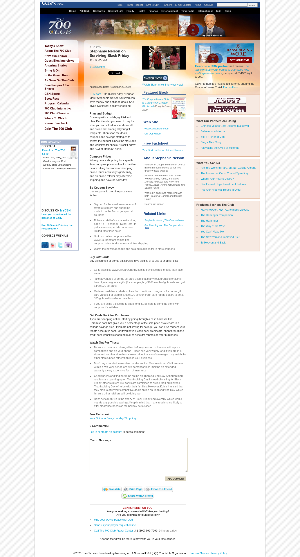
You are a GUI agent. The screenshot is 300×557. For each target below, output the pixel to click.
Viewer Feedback (56, 123)
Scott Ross (52, 98)
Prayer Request (134, 5)
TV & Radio (187, 11)
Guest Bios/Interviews (59, 60)
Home (72, 11)
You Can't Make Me (212, 231)
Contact (208, 5)
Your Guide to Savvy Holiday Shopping (162, 150)
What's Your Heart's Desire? (217, 178)
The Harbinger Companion (217, 215)
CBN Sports (52, 93)
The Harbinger (209, 220)
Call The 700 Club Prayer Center (113, 530)
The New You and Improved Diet (220, 237)
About (198, 5)
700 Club (85, 11)
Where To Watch (56, 118)
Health (141, 11)
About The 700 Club (58, 50)
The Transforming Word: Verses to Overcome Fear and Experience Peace (222, 70)
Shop (228, 11)
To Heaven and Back (213, 242)
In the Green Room (57, 75)
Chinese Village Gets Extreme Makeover (225, 125)
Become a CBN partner (212, 66)
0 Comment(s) (97, 67)
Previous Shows (56, 55)
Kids (218, 11)
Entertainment (169, 11)
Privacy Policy (218, 553)
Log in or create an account (106, 431)
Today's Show (54, 46)
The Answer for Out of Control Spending (224, 173)
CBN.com (95, 94)
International (205, 11)
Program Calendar (57, 103)
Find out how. (231, 87)
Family (130, 11)
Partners (167, 5)
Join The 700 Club (58, 129)
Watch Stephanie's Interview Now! (162, 84)
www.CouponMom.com (157, 128)
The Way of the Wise (213, 226)
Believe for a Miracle (213, 131)
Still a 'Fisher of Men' (213, 136)
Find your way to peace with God (113, 519)
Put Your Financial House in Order (221, 189)
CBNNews (99, 11)
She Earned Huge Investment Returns (223, 184)
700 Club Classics (57, 113)
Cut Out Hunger (153, 133)
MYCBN (65, 210)
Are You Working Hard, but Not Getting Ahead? (228, 167)
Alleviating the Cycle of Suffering (220, 147)
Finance (153, 11)
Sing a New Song (211, 142)
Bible (120, 5)
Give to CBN (152, 5)
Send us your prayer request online (115, 525)
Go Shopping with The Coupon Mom (164, 225)
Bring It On (52, 70)
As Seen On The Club (59, 80)
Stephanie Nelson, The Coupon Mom (164, 220)
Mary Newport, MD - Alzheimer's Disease (225, 209)
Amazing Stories (56, 65)
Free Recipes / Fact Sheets (57, 87)
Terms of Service (199, 553)
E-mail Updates (183, 5)
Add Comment (176, 479)
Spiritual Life (115, 11)
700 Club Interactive (58, 108)
